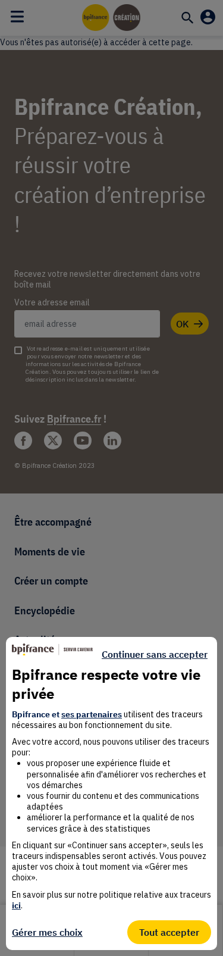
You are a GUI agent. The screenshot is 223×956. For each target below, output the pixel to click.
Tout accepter (169, 932)
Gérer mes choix (47, 932)
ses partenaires (91, 714)
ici (16, 905)
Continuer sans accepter (155, 654)
